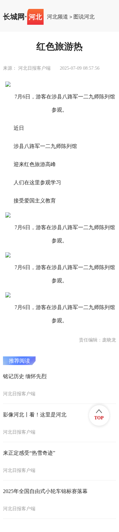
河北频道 (57, 16)
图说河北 (84, 16)
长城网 (14, 16)
